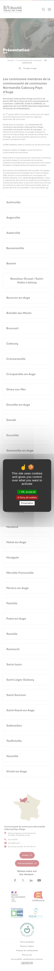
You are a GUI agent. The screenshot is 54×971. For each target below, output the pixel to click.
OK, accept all (28, 492)
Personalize (27, 503)
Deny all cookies (28, 497)
